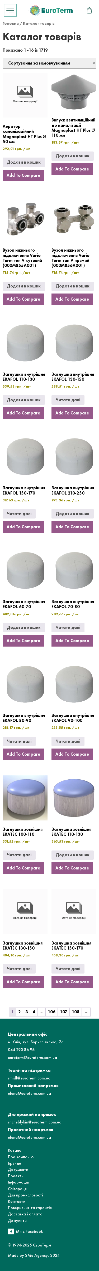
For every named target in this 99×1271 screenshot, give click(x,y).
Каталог (15, 1150)
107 (63, 1012)
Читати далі (68, 400)
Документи (18, 1169)
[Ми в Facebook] (11, 1231)
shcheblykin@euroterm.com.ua (35, 1122)
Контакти (16, 1201)
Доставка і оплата (25, 1214)
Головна (11, 23)
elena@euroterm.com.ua (29, 1093)
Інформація (18, 1182)
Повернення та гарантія (30, 1207)
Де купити (17, 1220)
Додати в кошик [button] (24, 162)
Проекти (15, 1176)
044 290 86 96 (21, 1049)
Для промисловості (25, 1195)
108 (75, 1012)
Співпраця (17, 1188)
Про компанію (21, 1157)
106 (51, 1012)
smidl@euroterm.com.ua (29, 1078)
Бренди (14, 1163)
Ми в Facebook (29, 1231)
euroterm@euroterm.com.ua (32, 1057)
